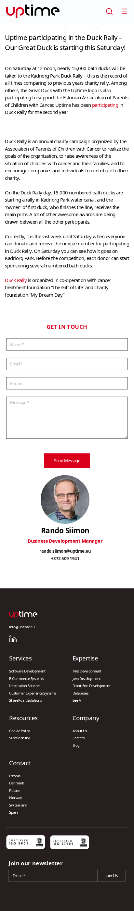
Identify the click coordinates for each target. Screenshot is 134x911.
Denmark (16, 783)
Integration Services (24, 685)
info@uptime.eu (21, 626)
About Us (80, 730)
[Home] (33, 11)
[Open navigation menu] (124, 11)
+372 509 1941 (65, 558)
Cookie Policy (19, 730)
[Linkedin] (13, 639)
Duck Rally (16, 280)
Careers (79, 737)
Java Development (87, 678)
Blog (76, 745)
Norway (15, 797)
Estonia (14, 775)
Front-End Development (92, 685)
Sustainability (19, 737)
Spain (13, 812)
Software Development (27, 671)
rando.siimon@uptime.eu (65, 551)
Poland (14, 790)
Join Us (111, 876)
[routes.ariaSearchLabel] (109, 11)
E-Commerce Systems (26, 678)
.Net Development (87, 671)
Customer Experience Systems (32, 693)
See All (78, 700)
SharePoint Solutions (25, 700)
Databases (80, 693)
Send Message (67, 460)
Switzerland (18, 805)
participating (105, 105)
